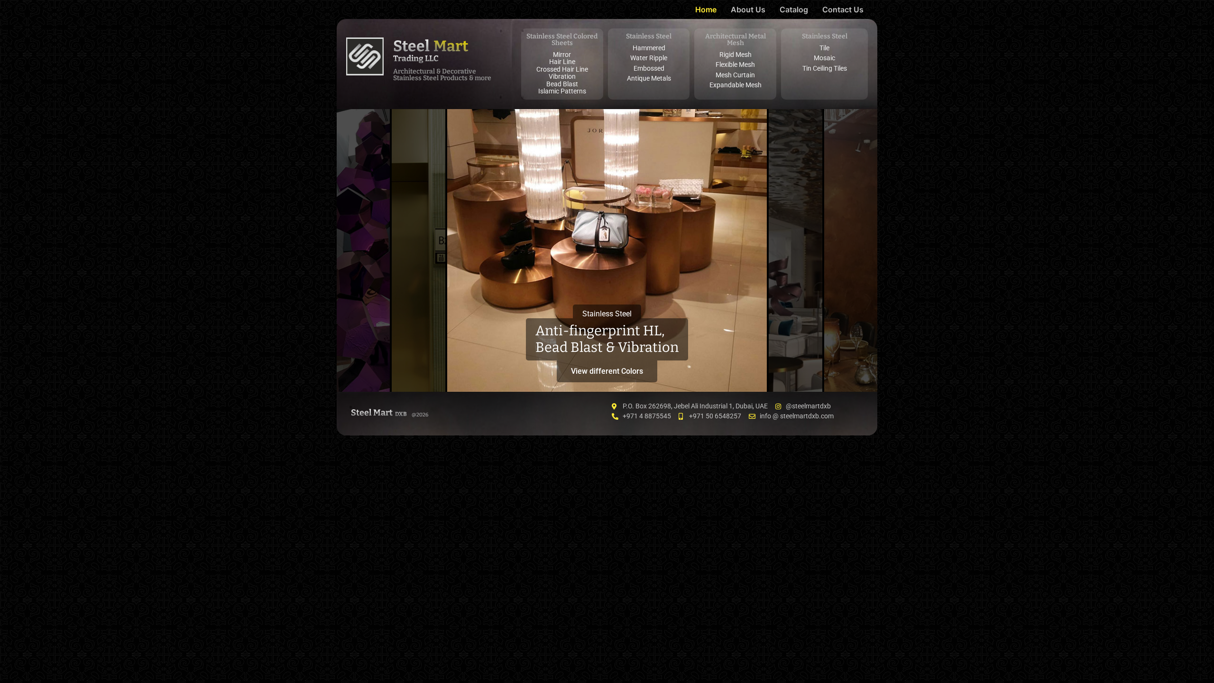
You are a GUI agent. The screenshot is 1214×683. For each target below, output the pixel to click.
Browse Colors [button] (363, 367)
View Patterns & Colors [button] (418, 363)
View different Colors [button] (607, 371)
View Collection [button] (795, 367)
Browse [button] (851, 371)
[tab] (363, 250)
